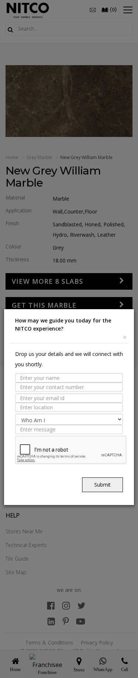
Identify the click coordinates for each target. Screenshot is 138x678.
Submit (102, 484)
